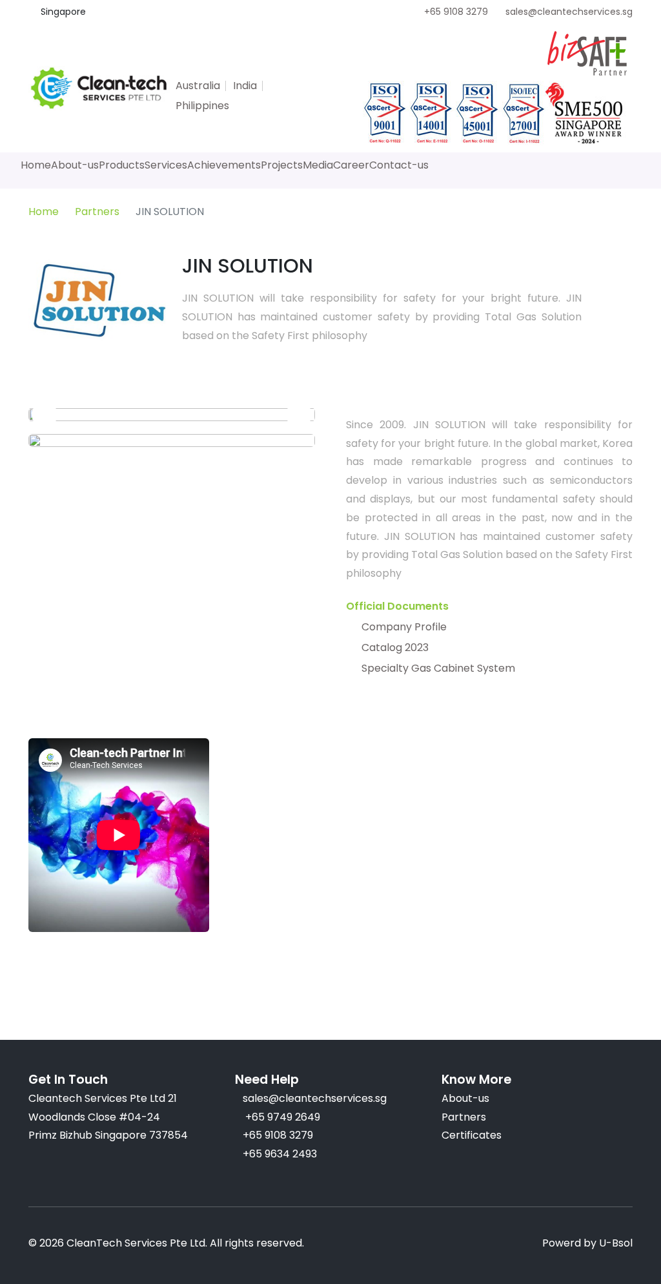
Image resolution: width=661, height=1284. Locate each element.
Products (122, 165)
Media (318, 165)
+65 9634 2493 (280, 1153)
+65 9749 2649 (281, 1117)
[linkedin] (267, 68)
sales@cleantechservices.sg (569, 11)
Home (36, 165)
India (245, 85)
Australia (198, 85)
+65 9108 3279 (456, 11)
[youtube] (244, 68)
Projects (282, 165)
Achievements (224, 165)
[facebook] (197, 68)
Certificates (472, 1135)
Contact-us (399, 165)
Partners (97, 211)
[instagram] (221, 68)
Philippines (202, 105)
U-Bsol (616, 1243)
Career (351, 165)
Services (166, 165)
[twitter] (174, 68)
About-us (75, 165)
